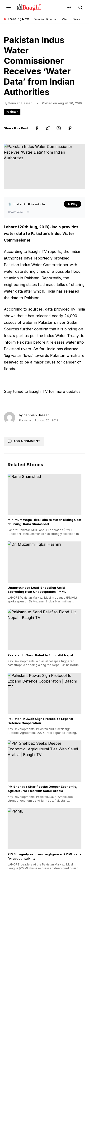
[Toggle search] (80, 7)
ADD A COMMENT (27, 441)
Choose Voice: (15, 212)
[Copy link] (70, 128)
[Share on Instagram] (59, 128)
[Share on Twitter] (48, 128)
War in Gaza (71, 19)
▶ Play (72, 204)
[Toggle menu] (8, 7)
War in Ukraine (45, 19)
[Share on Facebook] (37, 128)
